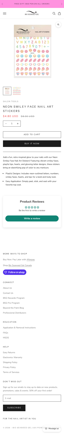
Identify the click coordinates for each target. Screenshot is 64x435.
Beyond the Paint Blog (13, 307)
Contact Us (8, 293)
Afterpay (31, 259)
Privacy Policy (9, 367)
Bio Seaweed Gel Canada (20, 265)
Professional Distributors (14, 312)
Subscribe (14, 407)
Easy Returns (9, 352)
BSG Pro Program (11, 303)
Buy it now (32, 143)
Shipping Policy (10, 362)
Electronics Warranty (12, 357)
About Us (7, 288)
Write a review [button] (32, 218)
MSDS (6, 337)
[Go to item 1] (7, 91)
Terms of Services (11, 372)
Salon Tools (10, 101)
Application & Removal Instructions (19, 327)
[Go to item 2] (17, 91)
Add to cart (32, 134)
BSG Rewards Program (14, 298)
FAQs (5, 332)
